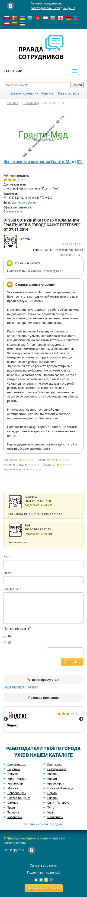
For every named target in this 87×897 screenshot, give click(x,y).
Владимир (54, 764)
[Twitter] (41, 880)
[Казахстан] (29, 18)
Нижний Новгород (60, 788)
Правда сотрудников (23, 838)
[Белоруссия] (14, 18)
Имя (6, 556)
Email (7, 573)
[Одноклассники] (46, 880)
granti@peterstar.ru (24, 202)
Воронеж (13, 769)
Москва (12, 788)
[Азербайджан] (75, 18)
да (9, 642)
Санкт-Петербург (59, 802)
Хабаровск (14, 817)
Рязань (52, 798)
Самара (12, 802)
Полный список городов (43, 824)
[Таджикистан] (45, 18)
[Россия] (6, 18)
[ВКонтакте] (36, 880)
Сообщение (11, 589)
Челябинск (55, 817)
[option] (43, 719)
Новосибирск (16, 793)
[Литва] (14, 23)
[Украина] (22, 18)
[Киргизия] (37, 18)
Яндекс (43, 719)
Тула (50, 807)
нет (10, 635)
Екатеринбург (56, 769)
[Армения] (68, 18)
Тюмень (13, 812)
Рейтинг (47, 93)
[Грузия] (60, 18)
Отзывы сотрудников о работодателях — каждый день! (53, 6)
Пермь (52, 793)
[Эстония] (22, 23)
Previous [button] (5, 719)
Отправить (72, 662)
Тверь (11, 807)
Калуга (52, 778)
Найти (77, 85)
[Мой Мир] (51, 880)
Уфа (50, 812)
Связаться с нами (43, 865)
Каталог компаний (24, 93)
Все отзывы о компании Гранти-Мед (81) (43, 161)
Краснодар (15, 783)
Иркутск (13, 774)
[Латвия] (6, 23)
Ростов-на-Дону (18, 798)
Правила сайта (68, 93)
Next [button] (81, 719)
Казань (52, 774)
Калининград (16, 778)
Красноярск (55, 783)
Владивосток (16, 764)
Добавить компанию (44, 888)
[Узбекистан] (52, 18)
